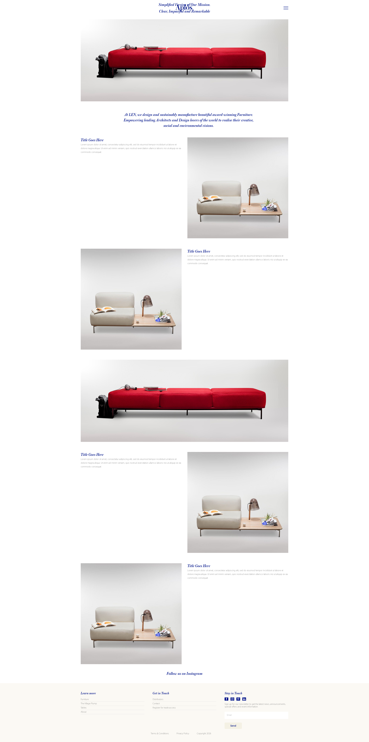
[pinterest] (238, 699)
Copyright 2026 (204, 733)
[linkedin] (244, 699)
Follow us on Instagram (185, 674)
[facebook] (226, 699)
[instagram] (232, 699)
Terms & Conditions (160, 733)
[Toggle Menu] (286, 7)
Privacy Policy (183, 733)
